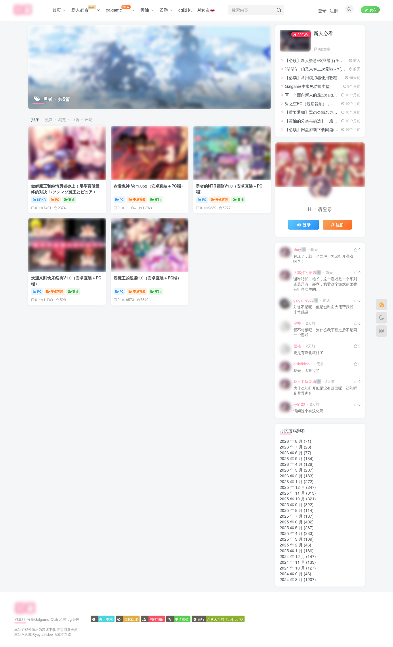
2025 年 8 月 (291, 510)
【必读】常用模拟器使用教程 (311, 77)
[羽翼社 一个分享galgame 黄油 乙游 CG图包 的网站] (25, 607)
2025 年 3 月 (291, 539)
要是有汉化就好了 (308, 352)
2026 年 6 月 (291, 452)
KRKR (41, 199)
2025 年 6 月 (291, 522)
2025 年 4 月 (291, 533)
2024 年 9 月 (291, 573)
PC (57, 199)
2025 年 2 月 (291, 545)
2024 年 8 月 (291, 579)
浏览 (62, 119)
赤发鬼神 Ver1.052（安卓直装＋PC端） (149, 186)
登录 (322, 10)
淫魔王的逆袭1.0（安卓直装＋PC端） (147, 278)
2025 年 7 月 (291, 516)
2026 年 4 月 (291, 464)
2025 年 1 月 (291, 550)
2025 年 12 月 (292, 487)
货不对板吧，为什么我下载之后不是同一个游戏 (325, 333)
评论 (89, 119)
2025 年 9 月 (291, 504)
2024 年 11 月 (292, 562)
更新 (49, 119)
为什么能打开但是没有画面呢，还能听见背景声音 (325, 391)
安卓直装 (139, 199)
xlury (297, 249)
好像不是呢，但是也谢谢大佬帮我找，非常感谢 (325, 309)
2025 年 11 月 (292, 493)
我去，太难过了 (306, 370)
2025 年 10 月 (292, 499)
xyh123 (299, 404)
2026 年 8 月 (291, 441)
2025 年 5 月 (291, 527)
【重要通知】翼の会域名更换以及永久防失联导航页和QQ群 (338, 112)
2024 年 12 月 (292, 556)
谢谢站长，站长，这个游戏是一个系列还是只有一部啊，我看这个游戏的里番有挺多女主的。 (325, 284)
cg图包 (185, 10)
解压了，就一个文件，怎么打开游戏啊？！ (323, 259)
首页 (56, 10)
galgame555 (303, 300)
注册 (333, 10)
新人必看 (83, 9)
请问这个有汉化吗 (308, 410)
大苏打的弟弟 (304, 272)
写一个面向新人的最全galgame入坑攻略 (321, 95)
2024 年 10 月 (292, 568)
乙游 (163, 10)
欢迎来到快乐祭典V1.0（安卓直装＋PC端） (66, 280)
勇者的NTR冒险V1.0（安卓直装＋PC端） (229, 188)
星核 (297, 323)
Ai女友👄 (206, 10)
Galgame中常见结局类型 (307, 86)
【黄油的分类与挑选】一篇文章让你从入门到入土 (329, 121)
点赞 (75, 119)
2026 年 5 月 (291, 458)
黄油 (144, 10)
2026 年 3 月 (291, 470)
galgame (117, 9)
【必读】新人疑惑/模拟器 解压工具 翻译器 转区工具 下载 (336, 60)
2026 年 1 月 (291, 481)
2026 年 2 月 (291, 475)
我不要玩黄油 (304, 381)
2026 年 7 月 (291, 447)
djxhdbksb (301, 363)
